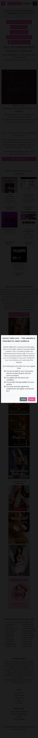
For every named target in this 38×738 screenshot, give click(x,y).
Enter (31, 399)
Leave (23, 399)
